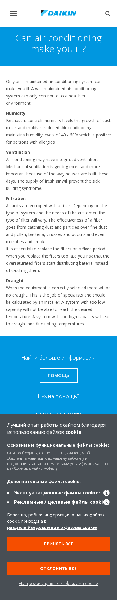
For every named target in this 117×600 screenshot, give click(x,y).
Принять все (58, 544)
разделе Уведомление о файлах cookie (52, 527)
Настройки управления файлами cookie (58, 583)
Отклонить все (58, 568)
